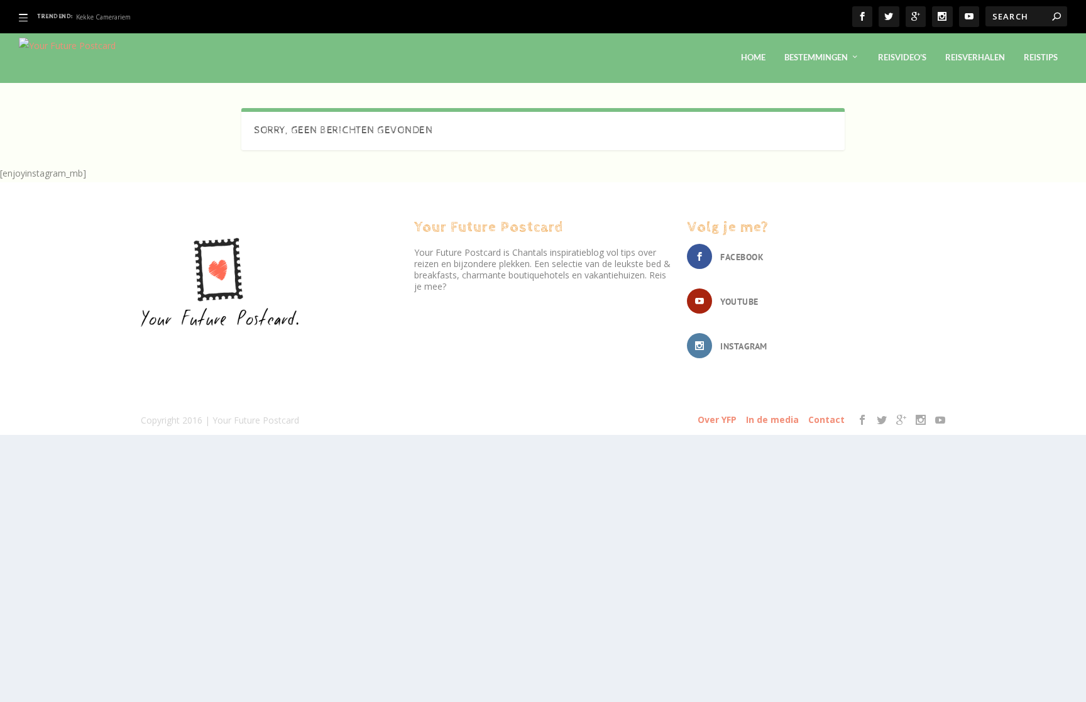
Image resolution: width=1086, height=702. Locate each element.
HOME (753, 57)
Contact (826, 419)
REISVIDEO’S (902, 57)
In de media (772, 419)
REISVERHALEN (975, 57)
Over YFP (717, 419)
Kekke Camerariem (103, 17)
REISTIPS (1041, 57)
